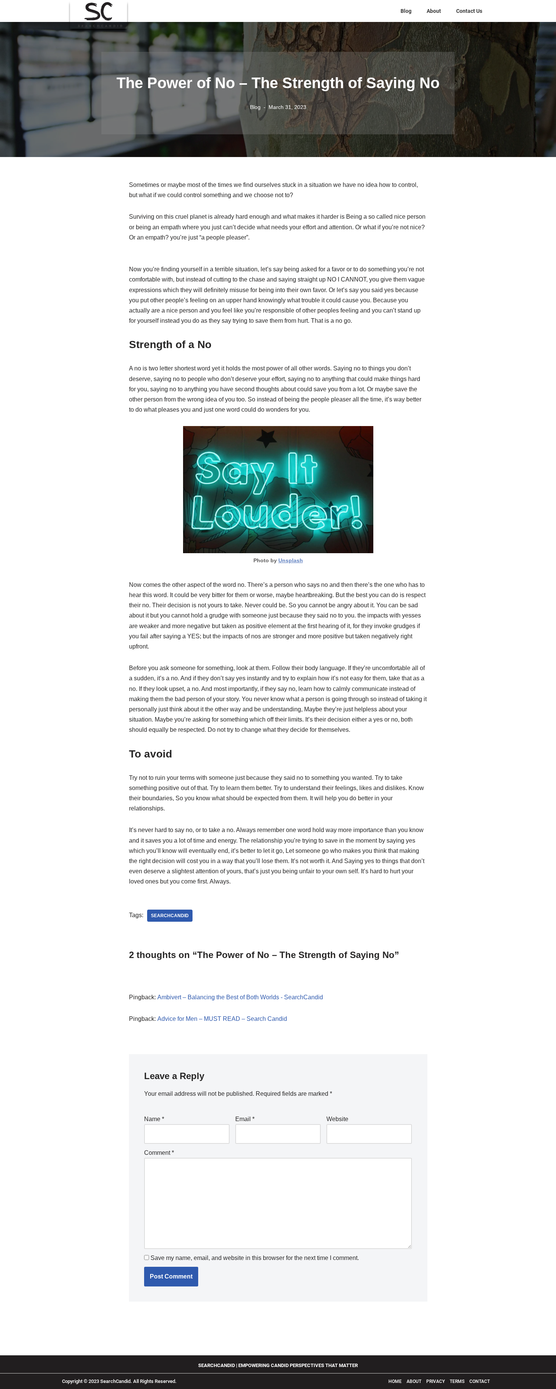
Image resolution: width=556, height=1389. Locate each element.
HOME (395, 1381)
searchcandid (170, 915)
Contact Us (469, 11)
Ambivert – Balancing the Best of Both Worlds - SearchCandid (240, 997)
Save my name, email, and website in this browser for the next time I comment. (255, 1258)
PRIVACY (435, 1381)
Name (154, 1119)
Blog (406, 11)
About (434, 11)
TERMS (458, 1381)
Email (245, 1119)
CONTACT (479, 1381)
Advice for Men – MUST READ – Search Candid (222, 1019)
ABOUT (414, 1381)
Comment (159, 1152)
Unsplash (290, 560)
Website (337, 1119)
